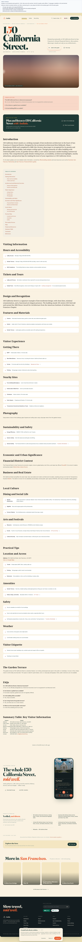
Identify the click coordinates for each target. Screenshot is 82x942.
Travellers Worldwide (62, 443)
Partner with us (56, 925)
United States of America (18, 23)
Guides (30, 18)
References (8, 233)
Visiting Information (10, 176)
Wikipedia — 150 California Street (40, 829)
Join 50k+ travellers (23, 790)
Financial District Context (12, 203)
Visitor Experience (9, 190)
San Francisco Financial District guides (26, 161)
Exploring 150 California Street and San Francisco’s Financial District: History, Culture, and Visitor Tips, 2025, (68, 816)
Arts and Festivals (11, 211)
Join (67, 906)
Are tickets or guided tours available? (16, 105)
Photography (10, 195)
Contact (54, 923)
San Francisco (30, 23)
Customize (43, 938)
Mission (39, 923)
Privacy (69, 918)
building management (46, 285)
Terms (68, 920)
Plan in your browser (69, 125)
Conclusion (8, 231)
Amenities (9, 218)
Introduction (8, 174)
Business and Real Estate (12, 204)
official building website (45, 160)
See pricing (36, 18)
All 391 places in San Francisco (40, 889)
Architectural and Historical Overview (14, 183)
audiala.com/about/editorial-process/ (18, 11)
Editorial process (41, 920)
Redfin (9, 478)
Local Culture (8, 207)
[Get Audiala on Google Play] (55, 910)
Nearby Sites (10, 194)
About (39, 918)
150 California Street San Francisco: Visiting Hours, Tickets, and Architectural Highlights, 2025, (42, 816)
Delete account (70, 925)
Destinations (24, 18)
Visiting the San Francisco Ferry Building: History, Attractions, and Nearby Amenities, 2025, (67, 823)
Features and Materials (12, 187)
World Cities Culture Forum (20, 467)
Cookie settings (70, 923)
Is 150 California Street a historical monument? (19, 100)
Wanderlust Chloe (35, 364)
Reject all (50, 938)
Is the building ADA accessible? (14, 108)
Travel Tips (26, 923)
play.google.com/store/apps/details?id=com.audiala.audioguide (22, 8)
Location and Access (11, 216)
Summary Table (9, 229)
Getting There (10, 192)
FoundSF (64, 465)
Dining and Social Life (12, 209)
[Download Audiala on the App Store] (47, 910)
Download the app (11, 790)
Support (54, 918)
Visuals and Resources (10, 227)
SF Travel (36, 594)
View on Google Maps (8, 560)
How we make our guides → (56, 837)
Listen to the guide (55, 47)
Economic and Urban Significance (13, 200)
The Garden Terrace (10, 222)
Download (26, 927)
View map (68, 47)
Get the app (75, 18)
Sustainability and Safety (11, 198)
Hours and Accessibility (12, 178)
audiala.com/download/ (18, 9)
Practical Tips (8, 214)
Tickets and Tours (11, 180)
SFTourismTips (54, 530)
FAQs (6, 224)
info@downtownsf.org (22, 734)
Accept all (58, 938)
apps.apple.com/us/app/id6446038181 (15, 7)
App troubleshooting (57, 920)
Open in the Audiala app (69, 120)
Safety (8, 219)
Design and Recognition (12, 185)
